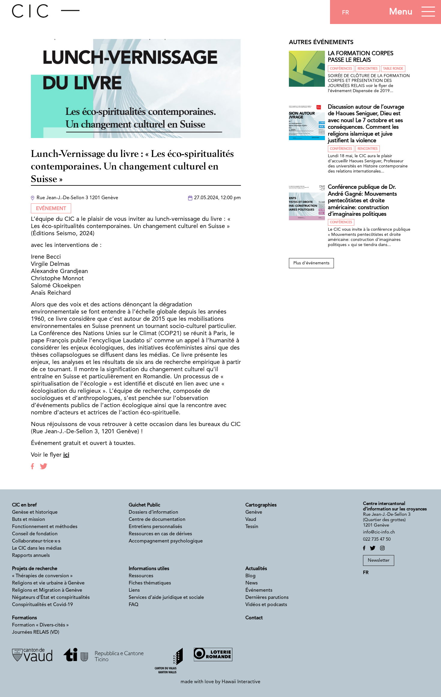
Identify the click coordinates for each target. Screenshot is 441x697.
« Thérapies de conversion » (42, 576)
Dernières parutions (267, 597)
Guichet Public (144, 505)
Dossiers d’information (153, 512)
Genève (253, 512)
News (251, 583)
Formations (24, 618)
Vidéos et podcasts (266, 604)
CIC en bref (24, 505)
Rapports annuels (31, 555)
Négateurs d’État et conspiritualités (51, 597)
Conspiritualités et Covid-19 (42, 604)
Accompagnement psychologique (166, 541)
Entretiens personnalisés (155, 526)
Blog (250, 576)
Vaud (250, 519)
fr (345, 13)
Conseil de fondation (35, 534)
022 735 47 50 (377, 539)
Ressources (141, 576)
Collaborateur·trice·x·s (36, 541)
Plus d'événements (311, 263)
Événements (258, 590)
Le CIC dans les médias (37, 548)
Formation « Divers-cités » (40, 625)
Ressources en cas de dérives (160, 534)
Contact (254, 618)
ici (66, 455)
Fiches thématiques (150, 583)
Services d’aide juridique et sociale (166, 597)
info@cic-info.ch (379, 532)
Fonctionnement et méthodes (44, 526)
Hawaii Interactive (241, 682)
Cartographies (261, 505)
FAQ (133, 604)
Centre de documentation (157, 519)
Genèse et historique (35, 512)
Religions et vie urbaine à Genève (48, 583)
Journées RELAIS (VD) (35, 632)
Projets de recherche (34, 568)
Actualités (256, 568)
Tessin (251, 526)
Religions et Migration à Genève (47, 590)
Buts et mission (28, 519)
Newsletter (378, 560)
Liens (134, 590)
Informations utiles (149, 568)
